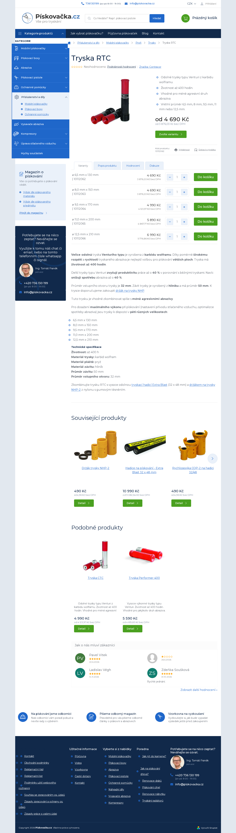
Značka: (150, 66)
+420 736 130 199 (36, 283)
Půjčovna (80, 756)
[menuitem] (87, 33)
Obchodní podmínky (36, 762)
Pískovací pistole (31, 77)
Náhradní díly (116, 789)
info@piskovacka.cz (38, 292)
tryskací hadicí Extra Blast (149, 384)
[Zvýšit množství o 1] (184, 177)
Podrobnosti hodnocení (121, 66)
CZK (190, 3)
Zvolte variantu (168, 134)
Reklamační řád (33, 769)
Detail (81, 503)
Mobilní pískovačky (33, 48)
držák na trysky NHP (130, 290)
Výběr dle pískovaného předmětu (37, 203)
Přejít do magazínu (31, 212)
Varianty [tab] (83, 165)
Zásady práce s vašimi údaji (40, 813)
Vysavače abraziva (32, 124)
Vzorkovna (81, 769)
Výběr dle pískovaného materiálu (37, 194)
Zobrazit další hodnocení (197, 690)
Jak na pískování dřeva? (150, 771)
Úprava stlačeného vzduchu (38, 143)
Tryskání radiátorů (152, 800)
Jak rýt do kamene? (154, 756)
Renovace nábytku (153, 794)
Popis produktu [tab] (107, 165)
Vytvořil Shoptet (209, 828)
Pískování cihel (151, 787)
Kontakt (29, 756)
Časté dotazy (83, 776)
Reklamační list (33, 776)
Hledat (157, 18)
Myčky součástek (32, 153)
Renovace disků (152, 780)
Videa (78, 763)
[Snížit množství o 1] (170, 177)
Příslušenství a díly (33, 97)
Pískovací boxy (30, 58)
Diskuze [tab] (154, 165)
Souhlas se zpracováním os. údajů (44, 795)
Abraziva (26, 67)
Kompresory (29, 133)
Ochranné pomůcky (33, 87)
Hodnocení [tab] (133, 165)
